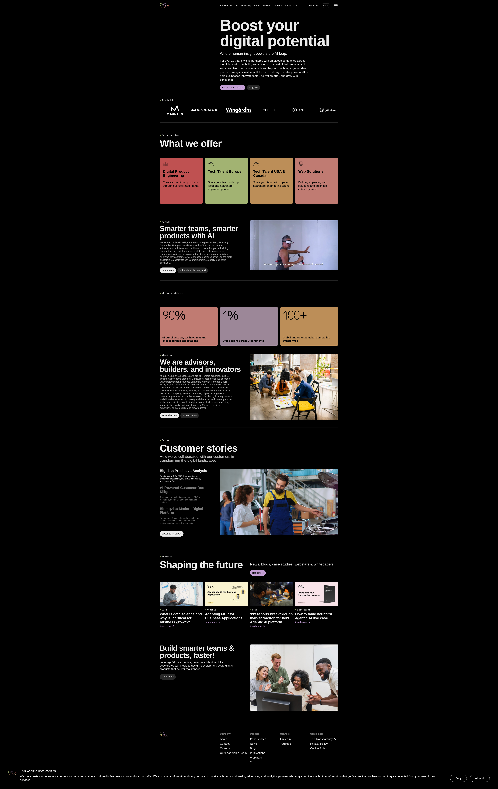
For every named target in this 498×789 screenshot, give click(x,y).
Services (224, 5)
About (223, 738)
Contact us (313, 5)
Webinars (256, 757)
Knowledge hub (249, 5)
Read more (167, 626)
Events (266, 5)
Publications (257, 752)
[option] (189, 476)
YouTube (285, 743)
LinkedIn (285, 738)
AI (236, 5)
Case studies (258, 738)
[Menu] (335, 5)
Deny (458, 778)
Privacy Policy (319, 743)
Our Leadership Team (233, 752)
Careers (278, 5)
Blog (253, 748)
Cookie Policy (318, 748)
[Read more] (294, 387)
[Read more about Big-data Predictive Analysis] (279, 503)
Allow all (479, 778)
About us (289, 5)
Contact (225, 743)
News (253, 743)
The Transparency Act (323, 738)
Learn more (212, 622)
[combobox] (326, 6)
